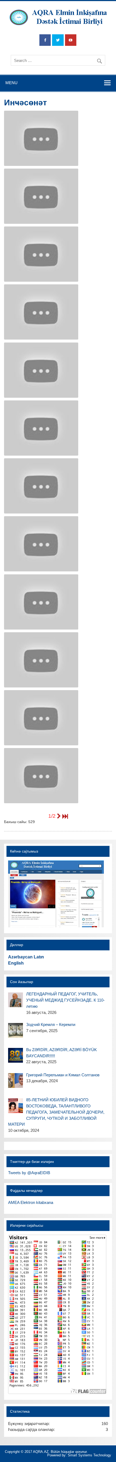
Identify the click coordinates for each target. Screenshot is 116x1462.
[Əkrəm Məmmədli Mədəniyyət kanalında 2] (41, 370)
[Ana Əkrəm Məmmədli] (41, 486)
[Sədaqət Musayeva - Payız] (41, 196)
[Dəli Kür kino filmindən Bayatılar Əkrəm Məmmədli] (41, 775)
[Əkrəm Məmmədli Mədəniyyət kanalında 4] (41, 254)
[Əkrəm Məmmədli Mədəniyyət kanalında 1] (41, 428)
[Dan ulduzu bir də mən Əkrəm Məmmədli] (41, 717)
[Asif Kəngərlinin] (41, 138)
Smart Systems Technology (89, 1455)
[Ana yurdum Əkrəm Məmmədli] (41, 602)
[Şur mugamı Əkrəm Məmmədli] (41, 543)
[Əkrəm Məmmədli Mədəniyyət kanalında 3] (41, 312)
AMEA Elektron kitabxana (30, 1202)
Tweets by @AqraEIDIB (29, 1172)
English (16, 963)
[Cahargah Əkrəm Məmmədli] (41, 659)
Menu (11, 82)
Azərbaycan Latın (26, 957)
